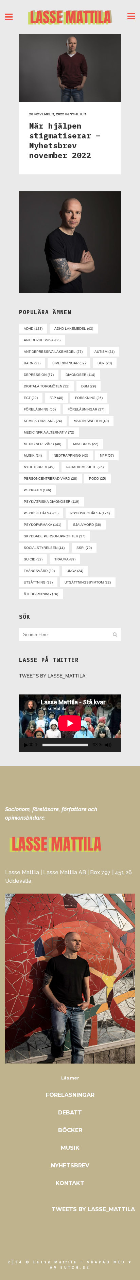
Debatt (70, 1112)
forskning (89, 398)
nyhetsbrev (39, 467)
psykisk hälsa (41, 513)
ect (31, 398)
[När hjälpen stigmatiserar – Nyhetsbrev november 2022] (70, 68)
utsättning (38, 582)
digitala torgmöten (46, 386)
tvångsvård (39, 571)
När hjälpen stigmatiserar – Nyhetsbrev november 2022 (65, 140)
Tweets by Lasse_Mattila (52, 676)
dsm (88, 386)
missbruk (85, 444)
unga (75, 571)
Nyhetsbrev (70, 1165)
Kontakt (70, 1183)
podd (97, 478)
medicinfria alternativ (49, 432)
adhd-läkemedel (73, 328)
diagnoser (80, 375)
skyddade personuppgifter (54, 536)
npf (107, 455)
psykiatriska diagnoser (51, 501)
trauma (64, 559)
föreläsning (40, 409)
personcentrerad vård (50, 478)
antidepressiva (42, 340)
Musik (70, 1148)
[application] (70, 723)
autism (104, 352)
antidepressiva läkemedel (53, 352)
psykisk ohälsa (90, 513)
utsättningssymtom (88, 582)
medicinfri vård (42, 444)
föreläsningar (86, 409)
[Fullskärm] (119, 745)
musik (33, 455)
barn (32, 363)
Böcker (70, 1130)
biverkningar (69, 363)
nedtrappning (71, 455)
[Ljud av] (108, 745)
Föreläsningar (70, 1095)
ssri (84, 548)
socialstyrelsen (44, 548)
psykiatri (37, 490)
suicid (33, 559)
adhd (33, 328)
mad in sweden (91, 421)
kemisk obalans (43, 421)
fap (56, 398)
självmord (87, 525)
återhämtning (41, 594)
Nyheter (78, 114)
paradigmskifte (85, 467)
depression (39, 375)
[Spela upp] (26, 745)
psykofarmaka (42, 525)
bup (105, 363)
